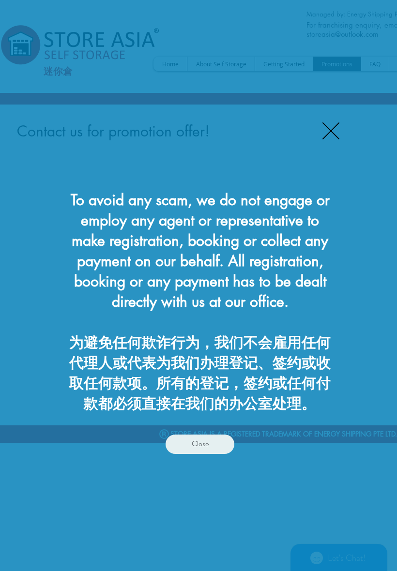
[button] (330, 130)
